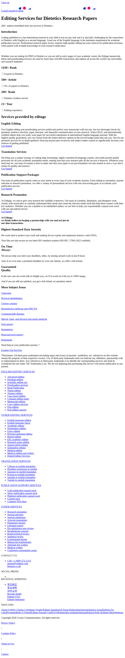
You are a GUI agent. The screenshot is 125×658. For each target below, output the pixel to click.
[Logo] (1, 5)
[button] (65, 566)
